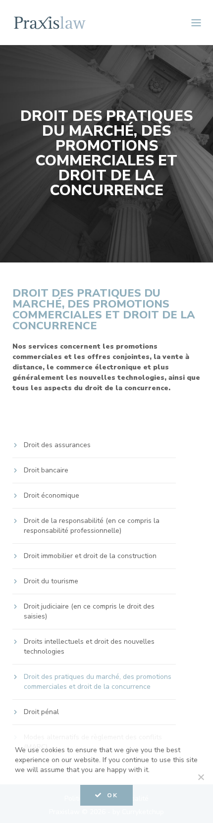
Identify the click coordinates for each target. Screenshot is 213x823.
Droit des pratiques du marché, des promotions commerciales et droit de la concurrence (97, 681)
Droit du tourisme (51, 581)
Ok (112, 795)
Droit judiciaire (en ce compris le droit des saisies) (89, 611)
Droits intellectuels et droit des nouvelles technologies (89, 646)
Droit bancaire (46, 470)
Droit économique (51, 495)
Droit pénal (41, 712)
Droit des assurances (57, 445)
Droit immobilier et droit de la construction (90, 556)
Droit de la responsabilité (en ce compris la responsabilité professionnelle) (92, 525)
